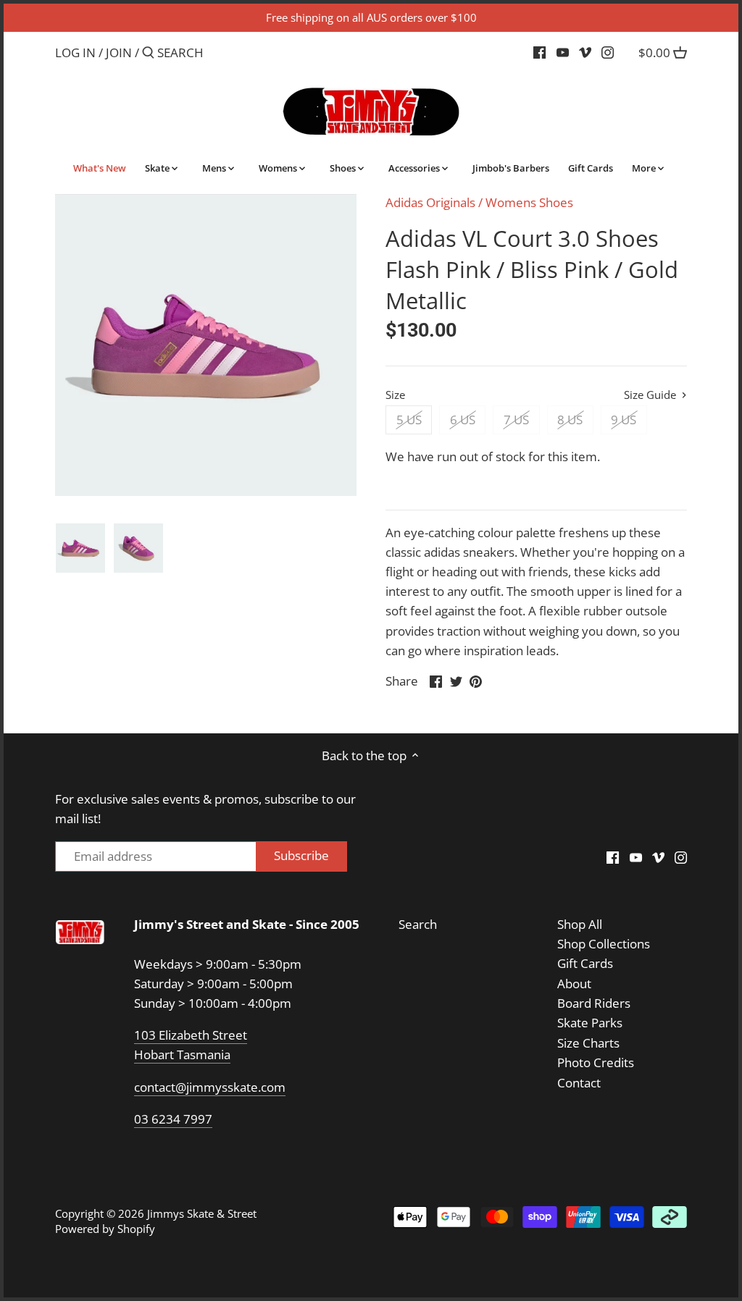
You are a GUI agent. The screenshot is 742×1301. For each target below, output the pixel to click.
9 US (623, 419)
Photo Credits (595, 1062)
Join (119, 52)
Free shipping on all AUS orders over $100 (371, 17)
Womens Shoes (529, 202)
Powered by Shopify (105, 1228)
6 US (462, 419)
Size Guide (651, 395)
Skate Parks (589, 1022)
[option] (80, 548)
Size (395, 394)
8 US (570, 419)
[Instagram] (607, 52)
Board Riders (593, 1003)
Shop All (579, 924)
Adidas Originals (430, 202)
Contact (579, 1082)
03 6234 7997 (173, 1119)
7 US (516, 419)
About (574, 983)
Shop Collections (603, 943)
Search (418, 924)
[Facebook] (539, 52)
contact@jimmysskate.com (209, 1087)
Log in (75, 52)
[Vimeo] (585, 52)
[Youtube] (562, 52)
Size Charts (588, 1043)
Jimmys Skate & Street (202, 1213)
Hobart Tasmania (182, 1054)
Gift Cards (585, 963)
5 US (409, 419)
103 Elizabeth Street (190, 1035)
